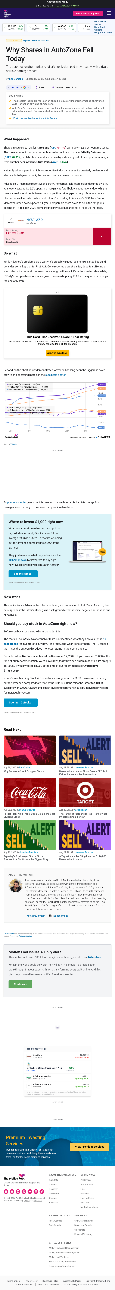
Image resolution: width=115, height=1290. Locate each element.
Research (53, 1189)
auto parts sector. (55, 374)
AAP (55, 162)
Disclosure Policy (50, 1281)
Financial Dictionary (83, 1234)
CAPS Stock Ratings (83, 1221)
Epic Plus (85, 1193)
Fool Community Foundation (62, 1262)
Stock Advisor (87, 1184)
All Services (86, 1180)
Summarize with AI (64, 87)
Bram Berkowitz (27, 810)
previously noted (17, 502)
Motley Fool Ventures (59, 1257)
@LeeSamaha (60, 915)
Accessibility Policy (72, 1281)
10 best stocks (18, 560)
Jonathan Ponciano (84, 767)
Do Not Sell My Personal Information (81, 1284)
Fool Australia (55, 1221)
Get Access (31, 1071)
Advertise (53, 1203)
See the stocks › (23, 573)
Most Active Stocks (100, 23)
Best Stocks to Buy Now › (88, 13)
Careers (53, 1184)
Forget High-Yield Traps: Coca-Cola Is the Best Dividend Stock (29, 815)
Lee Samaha (16, 79)
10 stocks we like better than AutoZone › (35, 118)
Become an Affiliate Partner (62, 1266)
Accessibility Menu (57, 1)
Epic (82, 1189)
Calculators (79, 1230)
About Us (53, 1180)
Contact (53, 1198)
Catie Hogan (81, 810)
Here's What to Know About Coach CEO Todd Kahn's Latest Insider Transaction (83, 773)
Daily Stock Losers (103, 32)
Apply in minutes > (57, 353)
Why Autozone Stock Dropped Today (24, 771)
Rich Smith (24, 767)
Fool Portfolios (87, 1198)
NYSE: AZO (34, 220)
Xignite (26, 1201)
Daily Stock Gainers (99, 28)
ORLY (8, 157)
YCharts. (14, 444)
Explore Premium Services (36, 40)
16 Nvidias (94, 957)
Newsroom (54, 1193)
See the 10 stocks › (20, 702)
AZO (53, 147)
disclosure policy (25, 936)
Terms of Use (13, 1281)
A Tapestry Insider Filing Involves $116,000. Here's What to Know (83, 858)
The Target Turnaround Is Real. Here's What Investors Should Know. (83, 815)
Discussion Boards (83, 1225)
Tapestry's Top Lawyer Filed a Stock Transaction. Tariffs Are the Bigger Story (26, 858)
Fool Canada (55, 1225)
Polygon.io (38, 1201)
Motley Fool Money (89, 1207)
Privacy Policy (31, 1281)
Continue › (20, 984)
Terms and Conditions (48, 1284)
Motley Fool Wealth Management (64, 1252)
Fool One (85, 1203)
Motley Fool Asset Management (64, 1248)
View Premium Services (89, 1146)
